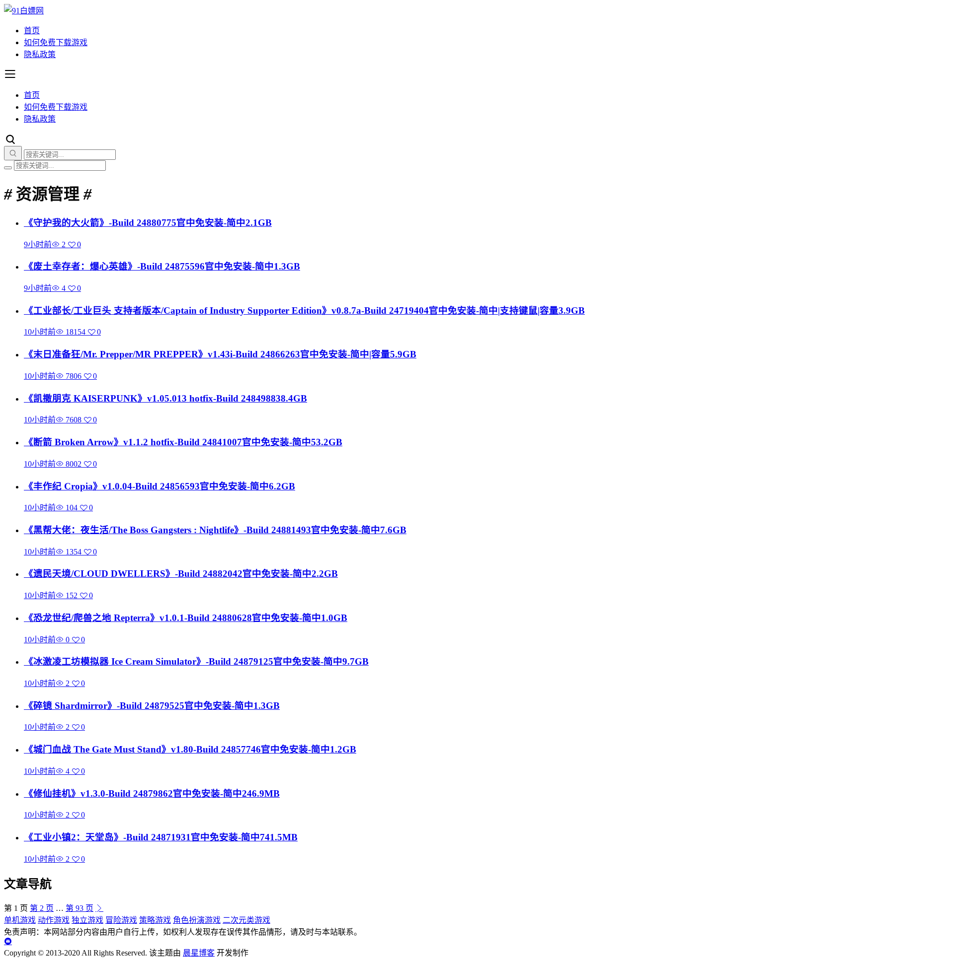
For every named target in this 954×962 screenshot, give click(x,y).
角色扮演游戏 (197, 920)
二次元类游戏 (246, 920)
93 (79, 908)
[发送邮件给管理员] (8, 941)
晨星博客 (199, 953)
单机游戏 (20, 920)
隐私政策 (40, 54)
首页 (32, 30)
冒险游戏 (121, 920)
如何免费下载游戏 (55, 42)
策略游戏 (155, 920)
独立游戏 (87, 920)
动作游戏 (54, 920)
